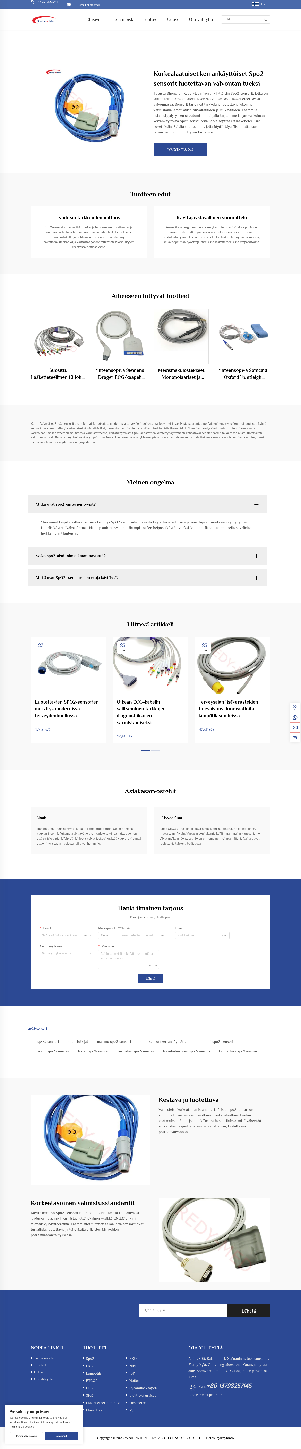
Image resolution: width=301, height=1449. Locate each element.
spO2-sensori (48, 1041)
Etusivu (93, 19)
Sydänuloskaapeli (143, 1388)
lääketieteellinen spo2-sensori (186, 1051)
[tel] (295, 708)
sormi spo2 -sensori (53, 1051)
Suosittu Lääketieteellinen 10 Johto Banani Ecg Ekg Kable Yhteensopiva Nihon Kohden (58, 373)
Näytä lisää (42, 729)
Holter (134, 1381)
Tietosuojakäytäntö (220, 1438)
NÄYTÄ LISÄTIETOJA (58, 336)
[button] (145, 750)
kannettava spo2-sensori (238, 1051)
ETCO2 (91, 1381)
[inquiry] (295, 737)
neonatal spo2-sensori (215, 1041)
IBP (132, 1373)
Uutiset (174, 19)
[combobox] (108, 935)
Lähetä (150, 978)
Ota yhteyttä (201, 19)
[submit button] (266, 19)
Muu (133, 1410)
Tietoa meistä (122, 19)
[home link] (44, 19)
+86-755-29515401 (47, 1)
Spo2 (90, 1358)
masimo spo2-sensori (114, 1041)
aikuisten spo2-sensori (136, 1051)
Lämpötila (94, 1373)
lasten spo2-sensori (93, 1051)
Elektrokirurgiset (142, 1395)
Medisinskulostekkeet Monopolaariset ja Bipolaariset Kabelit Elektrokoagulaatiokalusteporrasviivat (181, 373)
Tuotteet (151, 19)
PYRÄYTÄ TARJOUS (180, 149)
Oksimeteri (137, 1403)
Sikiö (90, 1395)
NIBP (133, 1366)
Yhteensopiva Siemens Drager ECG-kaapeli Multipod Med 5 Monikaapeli (119, 373)
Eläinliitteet (95, 1410)
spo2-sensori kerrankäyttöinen (164, 1041)
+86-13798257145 (229, 1385)
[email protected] (212, 1395)
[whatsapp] (295, 717)
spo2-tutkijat (78, 1041)
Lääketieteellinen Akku (103, 1403)
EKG (133, 1358)
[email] (295, 727)
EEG (89, 1388)
